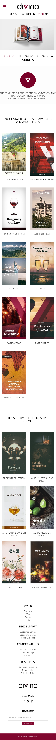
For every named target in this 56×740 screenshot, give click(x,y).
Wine (28, 614)
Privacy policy (28, 670)
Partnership (28, 652)
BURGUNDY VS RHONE (14, 234)
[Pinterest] (28, 701)
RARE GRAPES (42, 343)
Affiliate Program (28, 649)
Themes (28, 611)
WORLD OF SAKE (14, 587)
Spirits (28, 617)
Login (29, 14)
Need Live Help (28, 638)
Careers (28, 655)
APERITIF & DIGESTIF (42, 587)
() (41, 14)
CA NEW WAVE (14, 343)
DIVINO (28, 606)
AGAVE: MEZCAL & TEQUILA (42, 534)
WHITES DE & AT (42, 234)
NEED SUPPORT (28, 626)
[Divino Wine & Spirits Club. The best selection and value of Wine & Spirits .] (28, 7)
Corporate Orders (28, 635)
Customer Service (28, 632)
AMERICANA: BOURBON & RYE (14, 534)
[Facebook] (24, 701)
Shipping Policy (28, 673)
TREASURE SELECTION (14, 478)
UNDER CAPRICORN (14, 398)
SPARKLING (42, 288)
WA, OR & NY (14, 288)
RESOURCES (28, 662)
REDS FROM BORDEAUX (42, 179)
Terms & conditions (28, 667)
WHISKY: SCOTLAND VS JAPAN (42, 479)
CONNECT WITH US (28, 644)
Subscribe (28, 723)
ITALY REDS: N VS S (14, 179)
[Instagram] (32, 701)
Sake (28, 620)
